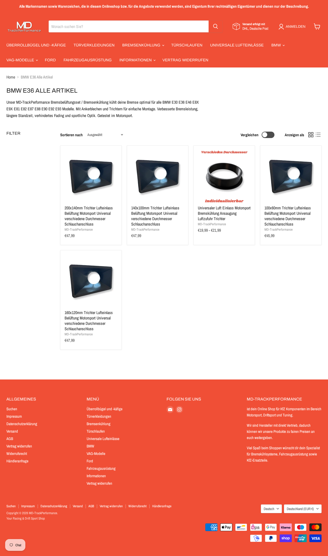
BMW (276, 45)
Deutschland (300, 508)
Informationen (136, 60)
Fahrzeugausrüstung (88, 60)
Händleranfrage (17, 461)
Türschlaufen (186, 45)
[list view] (318, 134)
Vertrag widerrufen (185, 60)
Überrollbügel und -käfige (36, 45)
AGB (9, 438)
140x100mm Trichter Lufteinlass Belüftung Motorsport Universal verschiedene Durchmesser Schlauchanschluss (155, 216)
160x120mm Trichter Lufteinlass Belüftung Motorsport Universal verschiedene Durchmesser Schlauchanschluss (89, 320)
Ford (50, 60)
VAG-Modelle (20, 60)
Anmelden (295, 26)
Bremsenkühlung (141, 45)
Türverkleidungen (94, 45)
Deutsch (269, 508)
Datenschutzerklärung (21, 423)
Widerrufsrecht (16, 453)
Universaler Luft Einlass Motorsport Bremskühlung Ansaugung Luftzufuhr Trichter (224, 213)
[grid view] (310, 134)
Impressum (14, 416)
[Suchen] (215, 26)
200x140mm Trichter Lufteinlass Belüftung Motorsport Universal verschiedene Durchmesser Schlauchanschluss (89, 216)
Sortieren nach (71, 135)
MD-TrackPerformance (79, 229)
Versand (12, 431)
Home (10, 77)
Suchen (11, 409)
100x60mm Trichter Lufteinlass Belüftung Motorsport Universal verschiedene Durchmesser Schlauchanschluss (287, 216)
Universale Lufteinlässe (237, 45)
